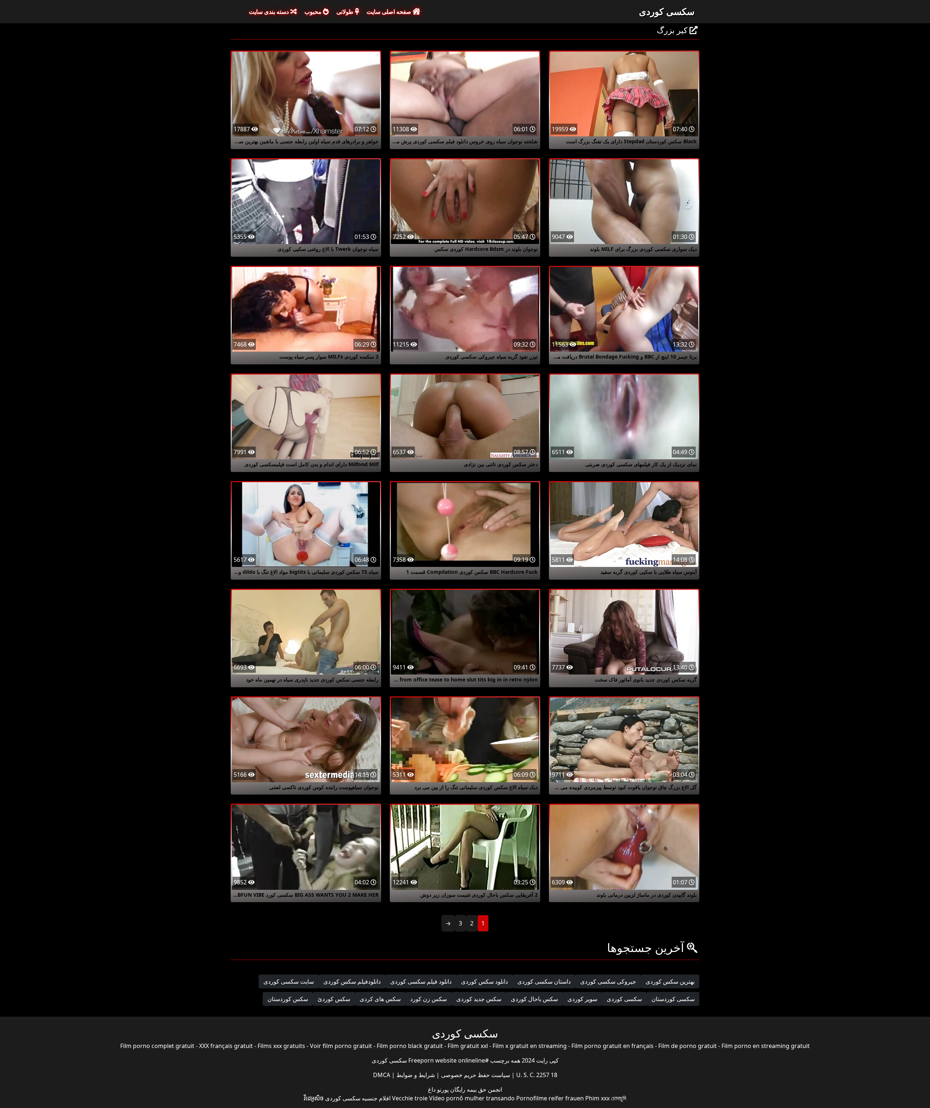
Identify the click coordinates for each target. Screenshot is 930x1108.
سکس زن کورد (428, 999)
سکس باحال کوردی (534, 999)
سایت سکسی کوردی (288, 981)
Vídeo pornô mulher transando (472, 1098)
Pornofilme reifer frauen (550, 1098)
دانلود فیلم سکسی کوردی (421, 981)
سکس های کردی (380, 999)
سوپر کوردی (582, 999)
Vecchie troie (410, 1098)
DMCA (381, 1075)
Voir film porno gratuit (341, 1046)
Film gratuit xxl (468, 1046)
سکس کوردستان (287, 999)
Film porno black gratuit (410, 1046)
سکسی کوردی (667, 11)
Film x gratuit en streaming (530, 1046)
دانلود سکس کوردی (484, 981)
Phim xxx (597, 1098)
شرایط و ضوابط (415, 1075)
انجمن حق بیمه (483, 1089)
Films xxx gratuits (281, 1046)
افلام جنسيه (376, 1098)
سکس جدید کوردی (478, 999)
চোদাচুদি (618, 1098)
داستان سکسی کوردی (544, 981)
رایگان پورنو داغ (446, 1089)
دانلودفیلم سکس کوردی (352, 981)
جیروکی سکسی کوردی (608, 981)
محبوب (313, 12)
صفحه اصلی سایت (390, 12)
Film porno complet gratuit (157, 1046)
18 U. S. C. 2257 (536, 1075)
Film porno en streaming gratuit (765, 1046)
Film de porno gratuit (687, 1046)
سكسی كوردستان (673, 999)
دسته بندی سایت (269, 12)
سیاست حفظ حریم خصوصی (475, 1075)
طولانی (345, 12)
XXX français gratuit (226, 1046)
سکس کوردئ (334, 999)
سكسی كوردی (624, 999)
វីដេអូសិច (314, 1098)
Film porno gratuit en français (612, 1046)
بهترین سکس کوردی (670, 981)
